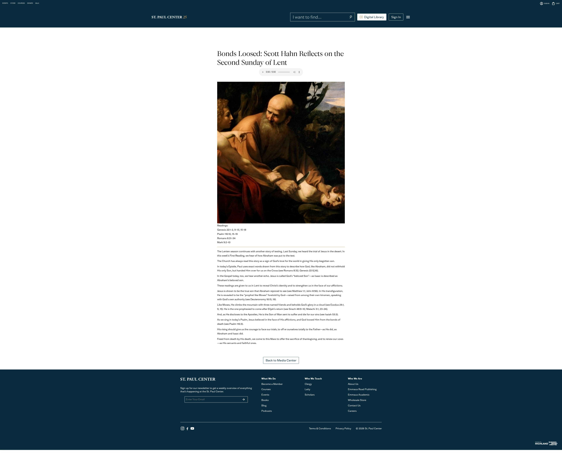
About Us (353, 384)
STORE (12, 3)
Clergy (308, 384)
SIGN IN (544, 3)
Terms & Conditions (320, 428)
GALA (37, 3)
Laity (307, 389)
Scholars (310, 394)
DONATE (30, 3)
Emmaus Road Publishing (362, 389)
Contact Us (354, 405)
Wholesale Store (357, 400)
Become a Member (272, 384)
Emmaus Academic (359, 394)
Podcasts (266, 410)
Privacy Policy (343, 428)
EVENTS (5, 3)
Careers (352, 410)
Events (265, 394)
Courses (266, 389)
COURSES (21, 3)
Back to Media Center (281, 360)
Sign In (396, 17)
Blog (264, 405)
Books (265, 400)
